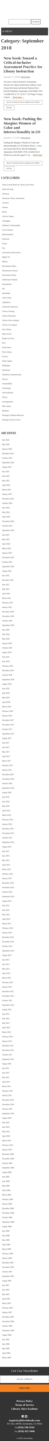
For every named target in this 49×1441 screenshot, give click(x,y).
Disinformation (7, 234)
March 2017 (6, 761)
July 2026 (5, 440)
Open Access (6, 334)
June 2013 (6, 964)
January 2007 (7, 1312)
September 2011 (8, 1059)
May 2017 (6, 752)
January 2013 (7, 987)
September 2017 (8, 734)
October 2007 (7, 1272)
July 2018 (5, 689)
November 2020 (8, 616)
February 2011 (7, 1091)
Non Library (6, 329)
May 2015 (6, 860)
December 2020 (8, 612)
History (5, 262)
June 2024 (6, 508)
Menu (16, 32)
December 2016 (8, 774)
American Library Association (13, 198)
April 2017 (6, 756)
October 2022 (7, 562)
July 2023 (5, 535)
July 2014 (5, 906)
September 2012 (8, 1005)
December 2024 (8, 499)
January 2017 (7, 770)
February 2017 (7, 765)
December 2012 (8, 991)
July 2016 (5, 797)
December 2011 (8, 1046)
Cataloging (6, 221)
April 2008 (6, 1245)
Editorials (5, 239)
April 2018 (6, 702)
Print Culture (7, 352)
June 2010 (6, 1127)
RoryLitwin (25, 77)
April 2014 (6, 919)
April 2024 (6, 517)
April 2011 (6, 1082)
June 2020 (6, 634)
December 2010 (8, 1100)
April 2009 (6, 1190)
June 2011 (5, 1073)
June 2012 (6, 1019)
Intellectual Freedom (9, 280)
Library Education (9, 316)
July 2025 (5, 472)
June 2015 (6, 856)
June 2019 (6, 661)
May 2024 (6, 512)
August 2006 (6, 1335)
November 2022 (8, 557)
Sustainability (7, 384)
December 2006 (8, 1317)
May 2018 (6, 698)
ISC (3, 289)
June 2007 (6, 1290)
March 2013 (6, 978)
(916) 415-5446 (26, 1431)
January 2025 (7, 494)
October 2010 (7, 1109)
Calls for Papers (8, 216)
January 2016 (7, 824)
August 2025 (6, 467)
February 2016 (7, 820)
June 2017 (6, 747)
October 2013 (7, 946)
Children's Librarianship (11, 225)
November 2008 (8, 1213)
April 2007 (6, 1299)
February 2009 (7, 1199)
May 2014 (6, 915)
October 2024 (7, 503)
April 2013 (6, 973)
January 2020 (7, 643)
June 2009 (6, 1181)
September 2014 (8, 897)
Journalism (6, 293)
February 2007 (7, 1308)
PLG (4, 343)
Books (9, 108)
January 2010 (7, 1150)
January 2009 (7, 1204)
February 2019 (7, 666)
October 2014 (7, 892)
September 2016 (8, 788)
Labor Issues (6, 298)
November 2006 (8, 1321)
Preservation (6, 347)
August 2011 (6, 1064)
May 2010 (6, 1132)
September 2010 (8, 1113)
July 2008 (5, 1231)
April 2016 (6, 811)
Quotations (6, 370)
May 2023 (6, 539)
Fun (3, 248)
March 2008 (6, 1249)
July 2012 (5, 1014)
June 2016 (6, 802)
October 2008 (7, 1217)
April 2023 (6, 544)
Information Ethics (9, 266)
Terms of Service (24, 1404)
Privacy (5, 357)
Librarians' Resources (10, 307)
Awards (5, 207)
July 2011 (5, 1068)
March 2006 (6, 1358)
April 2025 (6, 485)
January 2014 (7, 933)
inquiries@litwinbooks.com (24, 1420)
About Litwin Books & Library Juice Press (22, 102)
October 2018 (7, 675)
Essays (4, 243)
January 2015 (7, 878)
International (6, 284)
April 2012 (6, 1028)
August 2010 (6, 1118)
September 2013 (8, 951)
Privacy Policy (24, 1401)
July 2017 (5, 743)
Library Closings (8, 311)
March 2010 (6, 1141)
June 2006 (6, 1344)
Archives (5, 203)
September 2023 (8, 530)
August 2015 (6, 847)
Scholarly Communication (11, 375)
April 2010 (6, 1136)
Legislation (6, 302)
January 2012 (7, 1041)
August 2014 (6, 901)
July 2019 (5, 657)
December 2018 (8, 670)
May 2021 (6, 589)
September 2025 (8, 463)
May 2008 (6, 1240)
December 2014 (8, 883)
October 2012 (7, 1000)
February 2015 (7, 874)
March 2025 (6, 490)
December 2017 (8, 720)
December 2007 (8, 1263)
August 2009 (6, 1172)
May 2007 (6, 1294)
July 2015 (5, 851)
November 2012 (8, 996)
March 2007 (6, 1303)
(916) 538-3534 (26, 1427)
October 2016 (7, 783)
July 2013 (5, 960)
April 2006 (6, 1353)
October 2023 (7, 526)
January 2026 (7, 449)
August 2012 (6, 1010)
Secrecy (5, 379)
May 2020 (6, 639)
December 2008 (8, 1208)
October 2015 (7, 838)
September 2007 (8, 1276)
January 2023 (7, 553)
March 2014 (6, 924)
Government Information (11, 253)
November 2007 (8, 1267)
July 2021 (5, 585)
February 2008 (7, 1254)
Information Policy (9, 275)
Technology (6, 388)
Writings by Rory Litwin (11, 420)
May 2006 (6, 1349)
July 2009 (5, 1177)
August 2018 (6, 684)
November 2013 (8, 942)
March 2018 (6, 707)
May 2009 (6, 1186)
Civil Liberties (7, 230)
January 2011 (7, 1095)
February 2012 (7, 1037)
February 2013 (7, 982)
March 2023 (6, 548)
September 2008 (8, 1222)
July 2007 (5, 1285)
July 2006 (5, 1340)
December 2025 (8, 454)
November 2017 (8, 725)
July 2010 (5, 1123)
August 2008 (6, 1227)
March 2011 (6, 1086)
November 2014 (8, 887)
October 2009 (7, 1163)
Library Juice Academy (10, 320)
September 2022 (8, 567)
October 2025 (7, 458)
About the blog (7, 189)
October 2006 (7, 1326)
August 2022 (6, 571)
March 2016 (6, 815)
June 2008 (6, 1236)
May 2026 (6, 444)
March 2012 (6, 1032)
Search (35, 22)
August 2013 (6, 955)
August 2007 (6, 1281)
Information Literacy (10, 271)
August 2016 (6, 793)
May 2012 (6, 1023)
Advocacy (5, 194)
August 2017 (6, 738)
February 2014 (7, 928)
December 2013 (8, 937)
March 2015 (6, 869)
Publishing (6, 366)
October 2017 (7, 729)
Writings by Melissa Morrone (13, 415)
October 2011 (7, 1055)
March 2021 (6, 598)
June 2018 (6, 693)
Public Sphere (7, 361)
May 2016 (6, 806)
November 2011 (8, 1050)
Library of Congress (9, 325)
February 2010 (7, 1145)
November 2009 (8, 1159)
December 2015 (8, 829)
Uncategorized (7, 402)
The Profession (7, 393)
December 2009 (8, 1154)
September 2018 (8, 680)
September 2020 (8, 625)
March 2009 (6, 1195)
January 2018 (7, 716)
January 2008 (7, 1258)
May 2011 (5, 1077)
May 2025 (6, 481)
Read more (18, 97)
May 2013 (6, 969)
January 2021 (7, 607)
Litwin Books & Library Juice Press (24, 9)
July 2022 (5, 576)
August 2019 (6, 652)
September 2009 (8, 1168)
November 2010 (8, 1104)
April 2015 (6, 865)
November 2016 (8, 779)
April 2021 (6, 594)
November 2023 (8, 521)
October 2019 (7, 648)
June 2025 (6, 476)
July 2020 (5, 630)
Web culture (6, 406)
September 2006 (8, 1330)
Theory (4, 397)
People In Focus (8, 338)
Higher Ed (6, 257)
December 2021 (8, 580)
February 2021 (7, 603)
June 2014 (6, 910)
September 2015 (8, 842)
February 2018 (7, 711)
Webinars (5, 411)
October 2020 (7, 621)
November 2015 (8, 833)
